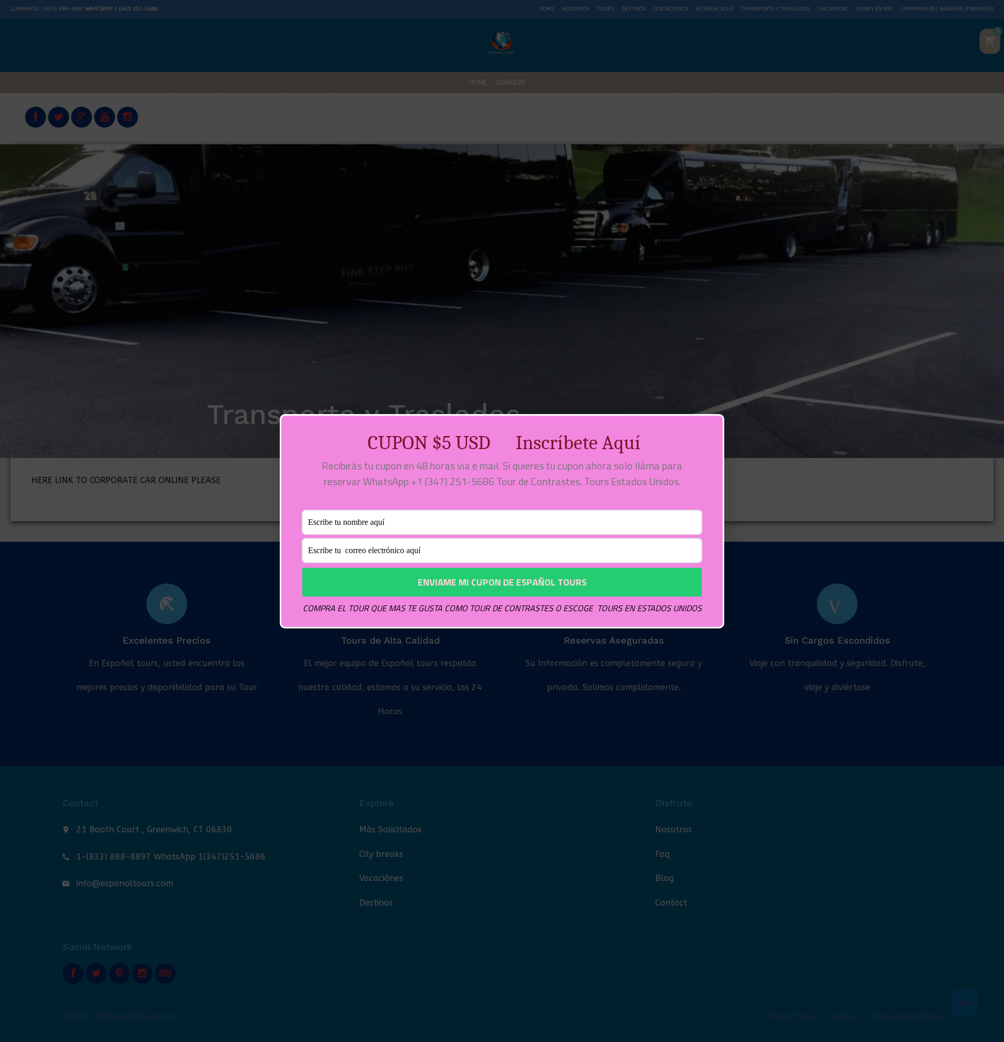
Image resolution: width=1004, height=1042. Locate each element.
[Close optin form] (710, 430)
